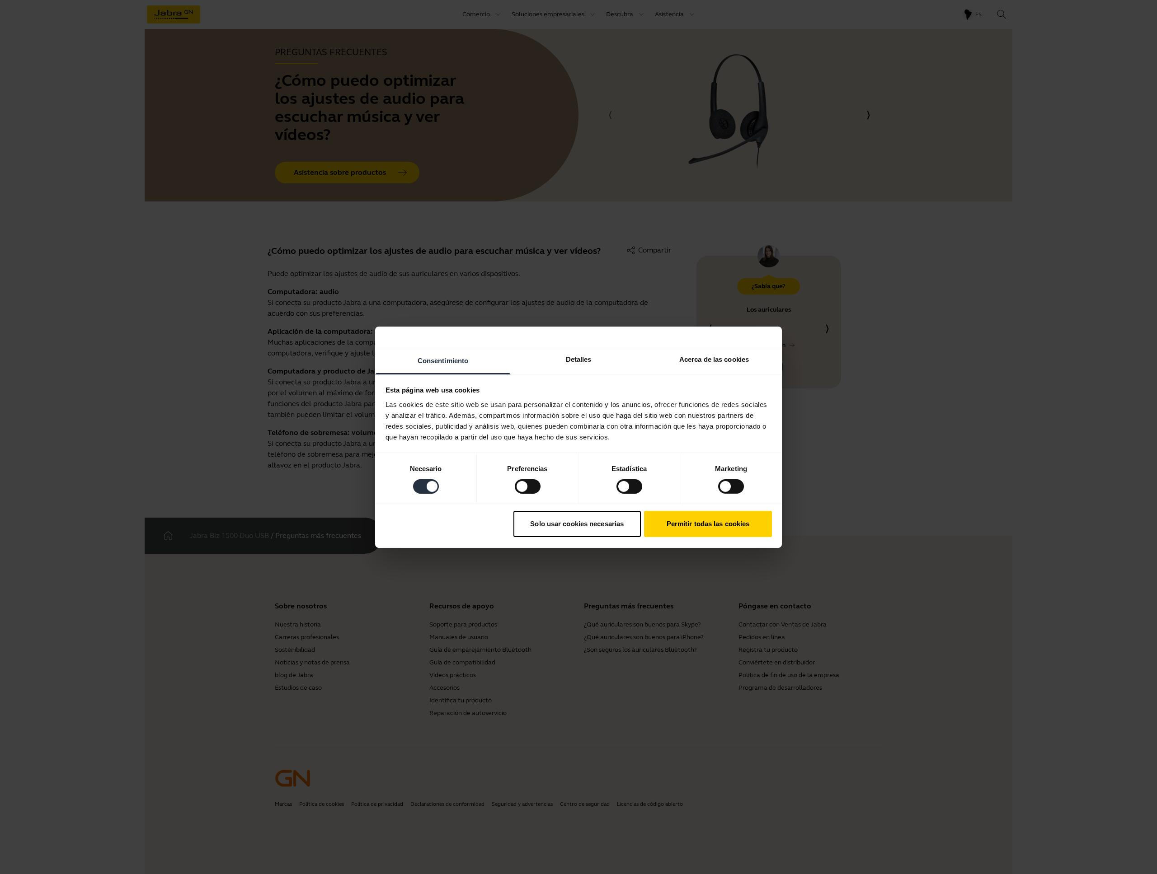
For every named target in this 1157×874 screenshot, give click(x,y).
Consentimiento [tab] (443, 360)
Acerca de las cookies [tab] (714, 359)
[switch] (528, 486)
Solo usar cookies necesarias (577, 524)
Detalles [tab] (579, 359)
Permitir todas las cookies (708, 524)
